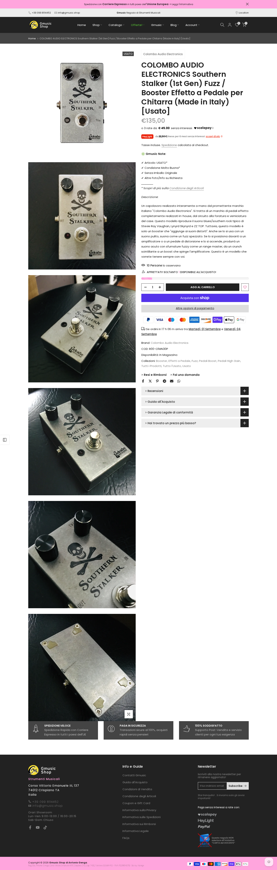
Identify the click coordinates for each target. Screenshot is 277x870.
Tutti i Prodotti (151, 366)
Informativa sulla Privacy (139, 810)
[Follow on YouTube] (38, 827)
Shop (96, 25)
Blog (174, 25)
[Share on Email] (171, 381)
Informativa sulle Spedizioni (141, 817)
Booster (161, 361)
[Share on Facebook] (143, 381)
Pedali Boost (208, 361)
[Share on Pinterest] (157, 381)
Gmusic (156, 25)
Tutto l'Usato (172, 366)
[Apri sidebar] (4, 440)
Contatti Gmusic (134, 775)
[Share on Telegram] (164, 381)
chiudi (29, 4)
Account (191, 25)
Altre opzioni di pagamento (195, 308)
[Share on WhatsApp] (179, 381)
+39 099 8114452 (41, 12)
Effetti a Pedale (179, 361)
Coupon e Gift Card (136, 803)
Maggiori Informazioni (164, 4)
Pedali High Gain (229, 361)
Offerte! (136, 25)
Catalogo (115, 25)
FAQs (125, 838)
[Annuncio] (138, 4)
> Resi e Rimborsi (154, 375)
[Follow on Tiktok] (45, 827)
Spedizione (169, 145)
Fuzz (195, 361)
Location (244, 12)
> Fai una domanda (185, 375)
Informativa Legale (135, 831)
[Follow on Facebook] (30, 827)
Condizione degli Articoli (139, 796)
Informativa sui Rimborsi (139, 824)
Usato (186, 366)
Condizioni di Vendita (137, 789)
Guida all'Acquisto (135, 782)
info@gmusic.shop (68, 12)
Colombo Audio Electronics (163, 54)
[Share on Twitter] (150, 381)
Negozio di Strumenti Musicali (138, 12)
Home (81, 25)
